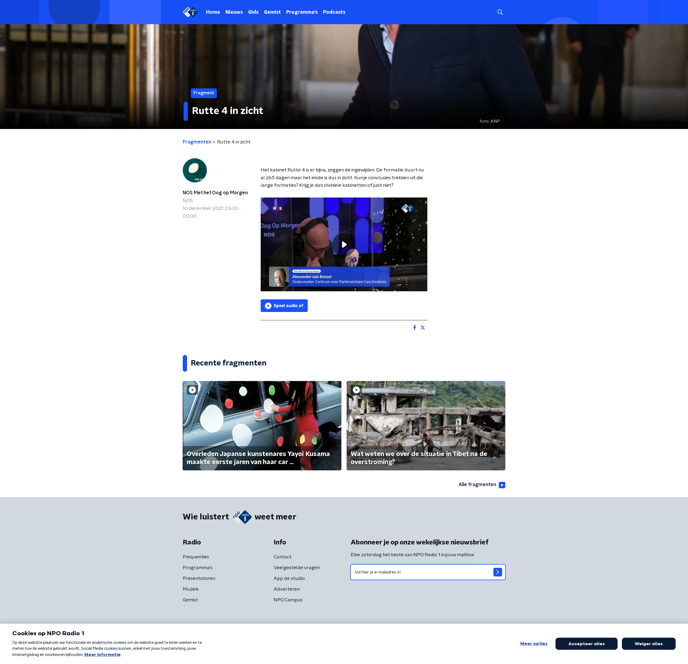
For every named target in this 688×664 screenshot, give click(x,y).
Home (213, 12)
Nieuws (234, 12)
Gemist (272, 12)
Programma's (302, 12)
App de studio (289, 578)
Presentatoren (199, 578)
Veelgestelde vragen (297, 567)
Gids (253, 12)
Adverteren (287, 589)
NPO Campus (288, 600)
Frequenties (196, 557)
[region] (344, 244)
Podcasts (334, 12)
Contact (283, 557)
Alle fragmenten (477, 484)
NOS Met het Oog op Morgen (215, 193)
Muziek (191, 589)
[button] (500, 12)
